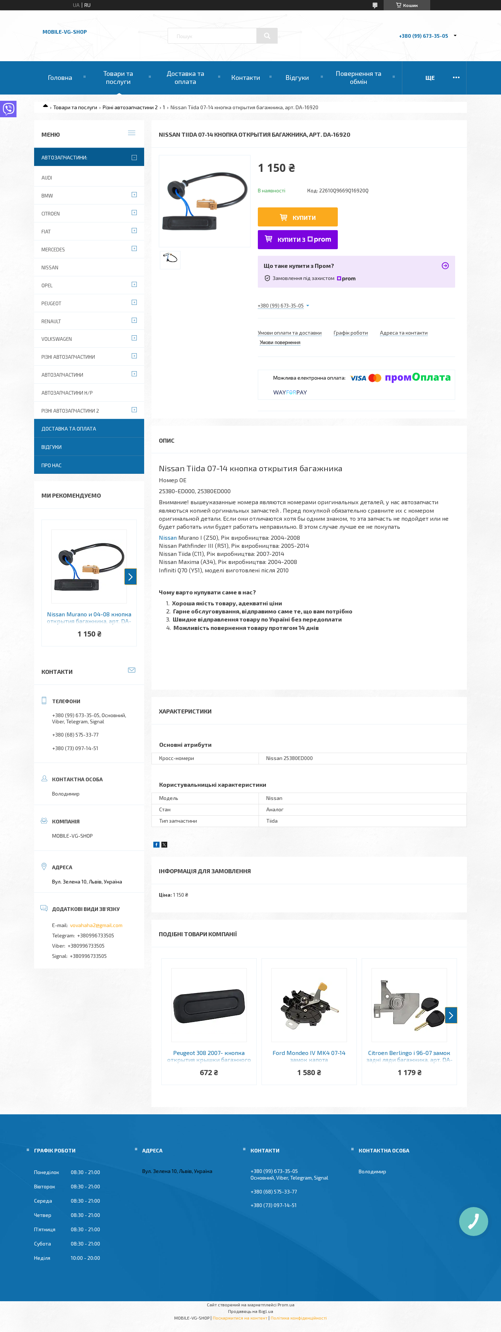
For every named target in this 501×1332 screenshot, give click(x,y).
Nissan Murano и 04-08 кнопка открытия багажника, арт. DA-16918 (89, 617)
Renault (51, 321)
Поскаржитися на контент (240, 1317)
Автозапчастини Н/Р (67, 393)
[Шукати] (267, 36)
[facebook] (156, 845)
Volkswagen (56, 339)
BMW (47, 196)
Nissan (168, 537)
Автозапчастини (62, 375)
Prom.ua (286, 1304)
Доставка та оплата (185, 77)
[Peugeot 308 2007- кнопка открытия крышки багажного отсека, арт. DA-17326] (209, 1005)
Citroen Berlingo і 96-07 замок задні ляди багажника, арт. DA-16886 (409, 1056)
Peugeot (51, 303)
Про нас (51, 465)
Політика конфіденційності (299, 1317)
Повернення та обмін (358, 77)
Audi (46, 178)
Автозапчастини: (64, 157)
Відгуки (297, 77)
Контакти (245, 77)
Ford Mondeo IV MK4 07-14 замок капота (309, 1056)
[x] (164, 845)
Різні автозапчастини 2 (130, 107)
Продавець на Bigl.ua (250, 1311)
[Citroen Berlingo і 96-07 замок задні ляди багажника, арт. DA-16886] (409, 1005)
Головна (60, 77)
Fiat (46, 232)
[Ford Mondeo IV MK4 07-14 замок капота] (309, 1005)
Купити (304, 217)
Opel (46, 285)
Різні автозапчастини (68, 357)
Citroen (50, 214)
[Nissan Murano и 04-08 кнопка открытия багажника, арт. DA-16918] (89, 567)
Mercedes (53, 249)
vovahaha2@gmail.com (96, 925)
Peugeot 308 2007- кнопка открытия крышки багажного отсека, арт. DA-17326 (209, 1056)
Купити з (292, 239)
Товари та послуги (118, 77)
